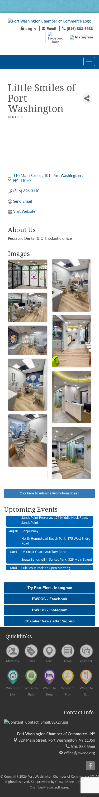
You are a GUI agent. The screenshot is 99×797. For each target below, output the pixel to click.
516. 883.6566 (82, 747)
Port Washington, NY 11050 (56, 740)
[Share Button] (87, 98)
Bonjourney (29, 527)
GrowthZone (64, 782)
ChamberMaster (42, 787)
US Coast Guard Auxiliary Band (43, 548)
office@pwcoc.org (79, 753)
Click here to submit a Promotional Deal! (49, 493)
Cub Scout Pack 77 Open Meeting (45, 564)
